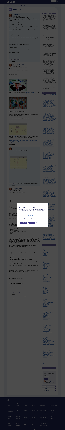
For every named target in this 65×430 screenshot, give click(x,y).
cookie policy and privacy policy (29, 215)
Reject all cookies (32, 222)
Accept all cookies (23, 222)
